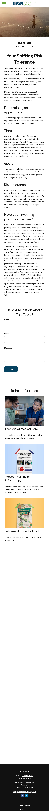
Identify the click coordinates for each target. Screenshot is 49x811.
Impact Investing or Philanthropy (17, 478)
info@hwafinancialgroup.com (24, 792)
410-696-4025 (27, 776)
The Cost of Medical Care (21, 429)
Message (8, 348)
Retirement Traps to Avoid (22, 531)
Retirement (24, 810)
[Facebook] (22, 795)
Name (6, 319)
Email (6, 333)
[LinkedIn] (26, 795)
